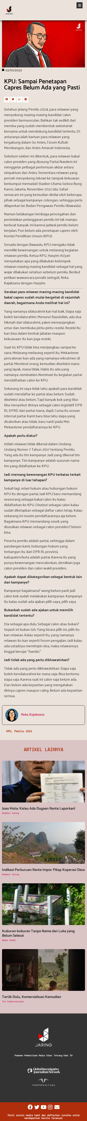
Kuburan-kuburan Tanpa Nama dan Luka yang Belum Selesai (38, 933)
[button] (7, 99)
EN (71, 1055)
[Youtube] (43, 1107)
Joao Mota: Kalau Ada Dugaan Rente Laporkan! (38, 809)
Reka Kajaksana (33, 715)
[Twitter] (36, 1107)
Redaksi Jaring (10, 813)
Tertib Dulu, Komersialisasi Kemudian (31, 997)
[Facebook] (30, 1107)
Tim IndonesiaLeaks (13, 1001)
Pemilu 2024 (23, 731)
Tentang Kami (61, 1055)
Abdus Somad (8, 940)
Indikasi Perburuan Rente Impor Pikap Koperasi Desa (43, 870)
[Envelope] (56, 1107)
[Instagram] (50, 1107)
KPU (8, 731)
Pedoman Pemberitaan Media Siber (33, 1055)
